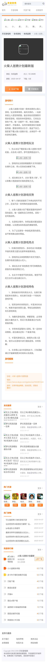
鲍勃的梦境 (32, 501)
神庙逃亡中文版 (15, 501)
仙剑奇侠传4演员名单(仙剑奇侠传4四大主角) (19, 537)
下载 (7, 505)
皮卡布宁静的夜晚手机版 (21, 26)
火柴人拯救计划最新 (26, 556)
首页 (3, 10)
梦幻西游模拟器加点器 (29, 446)
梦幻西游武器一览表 (28, 424)
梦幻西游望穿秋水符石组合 (31, 469)
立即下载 (38, 559)
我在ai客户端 (13, 601)
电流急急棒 (23, 501)
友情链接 (5, 643)
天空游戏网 (6, 34)
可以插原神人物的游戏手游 (16, 520)
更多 (39, 407)
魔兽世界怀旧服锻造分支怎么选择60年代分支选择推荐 (19, 532)
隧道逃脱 (40, 501)
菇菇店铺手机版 (14, 613)
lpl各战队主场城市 (13, 528)
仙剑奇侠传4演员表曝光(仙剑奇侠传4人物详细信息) (19, 541)
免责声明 (19, 639)
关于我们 (5, 639)
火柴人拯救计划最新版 (8, 26)
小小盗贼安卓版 (15, 26)
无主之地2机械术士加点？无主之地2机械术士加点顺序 (31, 458)
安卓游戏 (17, 34)
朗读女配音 (35, 26)
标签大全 (19, 643)
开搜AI (42, 26)
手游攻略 (14, 10)
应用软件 (39, 10)
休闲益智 (27, 34)
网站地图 (34, 643)
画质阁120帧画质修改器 (17, 607)
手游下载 (26, 10)
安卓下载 (15, 89)
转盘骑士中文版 (14, 620)
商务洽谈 (34, 639)
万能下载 (28, 26)
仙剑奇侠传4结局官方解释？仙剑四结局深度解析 (19, 524)
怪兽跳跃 (7, 501)
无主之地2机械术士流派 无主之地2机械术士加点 (31, 435)
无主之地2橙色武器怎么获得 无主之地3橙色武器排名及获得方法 (31, 412)
